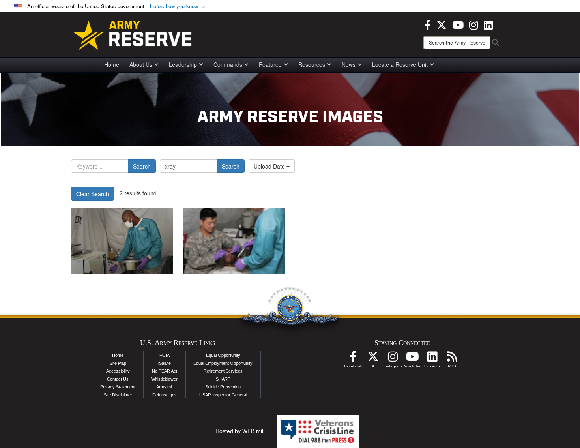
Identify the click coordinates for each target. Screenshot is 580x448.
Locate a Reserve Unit (400, 64)
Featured (270, 64)
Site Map (118, 363)
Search (142, 166)
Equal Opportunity (223, 355)
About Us (140, 64)
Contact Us (118, 379)
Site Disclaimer (118, 394)
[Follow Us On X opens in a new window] (373, 359)
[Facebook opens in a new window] (428, 24)
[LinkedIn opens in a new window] (488, 24)
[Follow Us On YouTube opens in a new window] (412, 359)
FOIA (164, 355)
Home (111, 64)
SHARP (223, 379)
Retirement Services (223, 371)
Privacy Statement (117, 386)
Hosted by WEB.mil (239, 431)
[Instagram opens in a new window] (473, 24)
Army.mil (164, 386)
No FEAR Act (164, 371)
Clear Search (92, 194)
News (348, 64)
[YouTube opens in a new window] (458, 24)
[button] (178, 6)
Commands (227, 64)
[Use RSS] (452, 359)
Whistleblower (164, 379)
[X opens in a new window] (441, 24)
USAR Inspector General (223, 394)
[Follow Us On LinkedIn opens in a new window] (432, 359)
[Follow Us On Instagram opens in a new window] (392, 359)
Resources (311, 64)
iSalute (164, 363)
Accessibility (118, 371)
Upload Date (270, 166)
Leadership (183, 64)
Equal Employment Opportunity (223, 363)
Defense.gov (164, 394)
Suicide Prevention (223, 386)
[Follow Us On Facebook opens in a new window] (353, 359)
